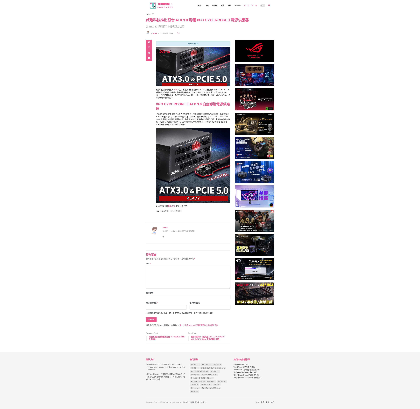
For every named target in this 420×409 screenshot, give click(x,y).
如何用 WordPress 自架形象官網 (246, 375)
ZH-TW (237, 5)
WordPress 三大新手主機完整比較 (247, 370)
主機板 (195, 364)
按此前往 (171, 206)
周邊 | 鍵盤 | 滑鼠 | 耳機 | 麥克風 (213, 368)
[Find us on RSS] (256, 5)
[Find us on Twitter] (252, 5)
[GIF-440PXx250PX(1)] (254, 294)
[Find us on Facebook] (244, 5)
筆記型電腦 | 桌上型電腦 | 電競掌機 (203, 381)
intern (155, 33)
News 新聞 (164, 211)
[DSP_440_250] (254, 197)
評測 (199, 5)
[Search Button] (269, 5)
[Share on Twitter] (149, 47)
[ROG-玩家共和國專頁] (254, 52)
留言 (148, 264)
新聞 (207, 5)
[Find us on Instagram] (248, 5)
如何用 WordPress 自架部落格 (245, 372)
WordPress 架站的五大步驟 (244, 367)
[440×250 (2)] (254, 173)
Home (148, 14)
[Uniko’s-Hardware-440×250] (254, 270)
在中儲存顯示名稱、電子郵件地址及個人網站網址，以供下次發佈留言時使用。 (181, 313)
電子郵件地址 (152, 303)
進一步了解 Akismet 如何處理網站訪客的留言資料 (198, 325)
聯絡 (229, 5)
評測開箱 (206, 384)
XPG (176, 90)
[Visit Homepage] (163, 5)
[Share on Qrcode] (149, 53)
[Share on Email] (149, 58)
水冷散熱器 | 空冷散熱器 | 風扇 (202, 378)
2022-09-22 (164, 33)
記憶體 (194, 384)
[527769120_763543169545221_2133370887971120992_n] (254, 246)
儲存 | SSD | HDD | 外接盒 (211, 364)
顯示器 (194, 391)
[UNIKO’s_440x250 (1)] (254, 125)
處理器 (222, 381)
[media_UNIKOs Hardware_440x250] (254, 222)
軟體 (222, 5)
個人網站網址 (195, 303)
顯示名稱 (150, 293)
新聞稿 (214, 5)
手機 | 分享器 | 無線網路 (199, 371)
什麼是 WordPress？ (242, 364)
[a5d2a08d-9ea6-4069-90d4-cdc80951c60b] (254, 149)
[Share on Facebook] (149, 42)
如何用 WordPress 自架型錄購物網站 (248, 378)
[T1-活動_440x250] (254, 100)
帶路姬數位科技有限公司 (198, 402)
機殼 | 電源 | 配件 (209, 374)
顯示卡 (195, 388)
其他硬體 (194, 368)
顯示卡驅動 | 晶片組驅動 (211, 388)
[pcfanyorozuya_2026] (254, 76)
